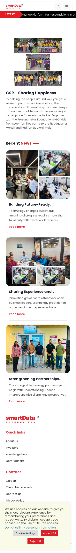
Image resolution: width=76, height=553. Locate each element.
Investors (12, 448)
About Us (12, 441)
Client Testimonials (19, 487)
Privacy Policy (15, 500)
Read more (17, 227)
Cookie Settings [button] (25, 533)
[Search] (58, 6)
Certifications (15, 461)
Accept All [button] (49, 533)
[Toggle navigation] (66, 6)
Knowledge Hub (16, 454)
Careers (11, 481)
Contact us (13, 494)
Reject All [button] (35, 541)
